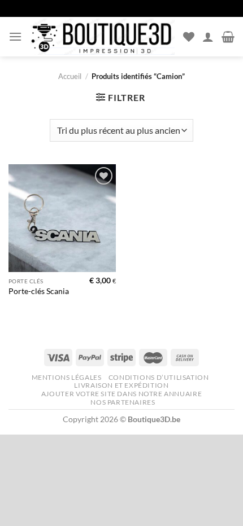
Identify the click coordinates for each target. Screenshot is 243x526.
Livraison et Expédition (121, 385)
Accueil (69, 76)
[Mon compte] (208, 36)
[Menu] (15, 36)
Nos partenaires (122, 402)
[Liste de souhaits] (188, 36)
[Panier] (228, 36)
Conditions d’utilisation (159, 377)
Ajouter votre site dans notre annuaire (121, 393)
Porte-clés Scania (38, 291)
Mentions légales (67, 377)
